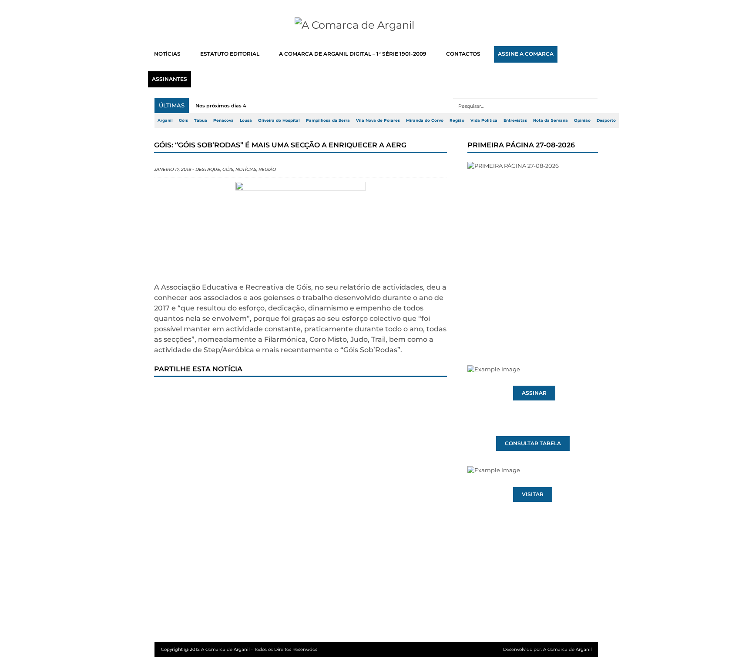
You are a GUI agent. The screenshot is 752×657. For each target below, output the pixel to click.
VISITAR (533, 494)
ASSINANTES (169, 79)
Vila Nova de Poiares (378, 120)
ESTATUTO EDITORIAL (229, 54)
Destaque (207, 169)
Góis (183, 120)
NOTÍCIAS (167, 54)
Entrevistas (515, 120)
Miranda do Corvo (424, 120)
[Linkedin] (283, 393)
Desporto (606, 120)
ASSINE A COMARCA (526, 54)
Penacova (223, 120)
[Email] (341, 393)
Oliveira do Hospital (279, 120)
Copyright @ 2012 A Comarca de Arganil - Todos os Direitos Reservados (239, 649)
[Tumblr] (254, 393)
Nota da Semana (550, 120)
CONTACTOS (463, 54)
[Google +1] (226, 393)
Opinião (582, 120)
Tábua (200, 120)
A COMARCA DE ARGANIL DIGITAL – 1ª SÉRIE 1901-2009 (352, 54)
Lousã (246, 120)
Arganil (165, 120)
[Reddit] (312, 393)
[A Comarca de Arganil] (376, 25)
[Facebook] (168, 393)
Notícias (245, 169)
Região (457, 120)
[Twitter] (197, 393)
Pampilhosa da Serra (328, 120)
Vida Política (483, 120)
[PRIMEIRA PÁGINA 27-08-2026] (532, 247)
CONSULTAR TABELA (533, 443)
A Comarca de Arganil (567, 649)
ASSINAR (534, 393)
